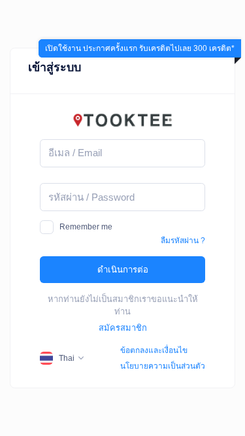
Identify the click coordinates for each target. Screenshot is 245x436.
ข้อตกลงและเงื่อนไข (154, 350)
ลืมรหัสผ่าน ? (183, 240)
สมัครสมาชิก (123, 328)
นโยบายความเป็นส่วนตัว (162, 366)
